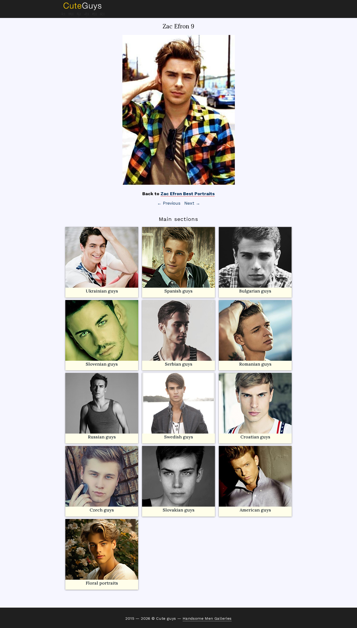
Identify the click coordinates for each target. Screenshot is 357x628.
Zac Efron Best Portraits (188, 193)
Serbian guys (178, 364)
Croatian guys (255, 437)
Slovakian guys (179, 510)
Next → (192, 203)
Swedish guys (178, 437)
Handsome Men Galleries (207, 618)
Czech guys (102, 510)
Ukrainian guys (102, 291)
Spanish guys (178, 291)
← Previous (168, 203)
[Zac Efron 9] (178, 110)
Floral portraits (102, 583)
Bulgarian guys (255, 291)
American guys (255, 510)
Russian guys (102, 437)
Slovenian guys (102, 364)
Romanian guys (255, 364)
